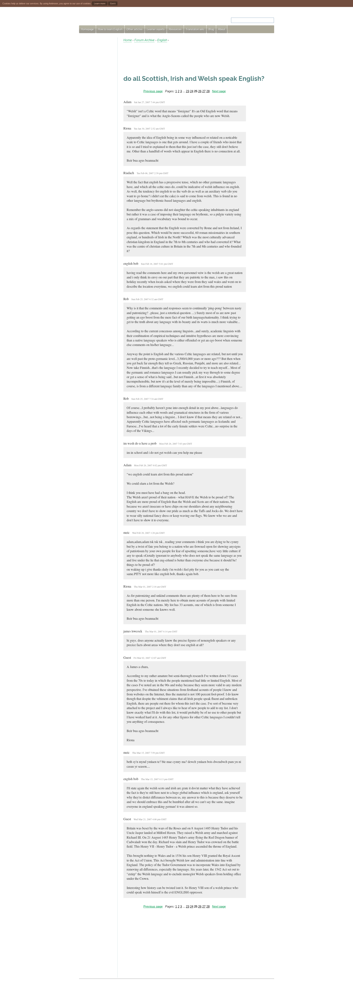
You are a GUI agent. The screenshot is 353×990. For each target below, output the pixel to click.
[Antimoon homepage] (116, 17)
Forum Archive (144, 40)
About (221, 29)
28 (208, 91)
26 (199, 91)
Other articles (135, 29)
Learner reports (156, 29)
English (162, 40)
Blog (211, 29)
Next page (219, 91)
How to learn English (110, 29)
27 (204, 91)
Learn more (99, 3)
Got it (112, 3)
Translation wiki (195, 29)
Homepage (87, 29)
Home (127, 40)
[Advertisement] (96, 99)
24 (191, 91)
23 (187, 91)
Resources (175, 29)
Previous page (153, 91)
